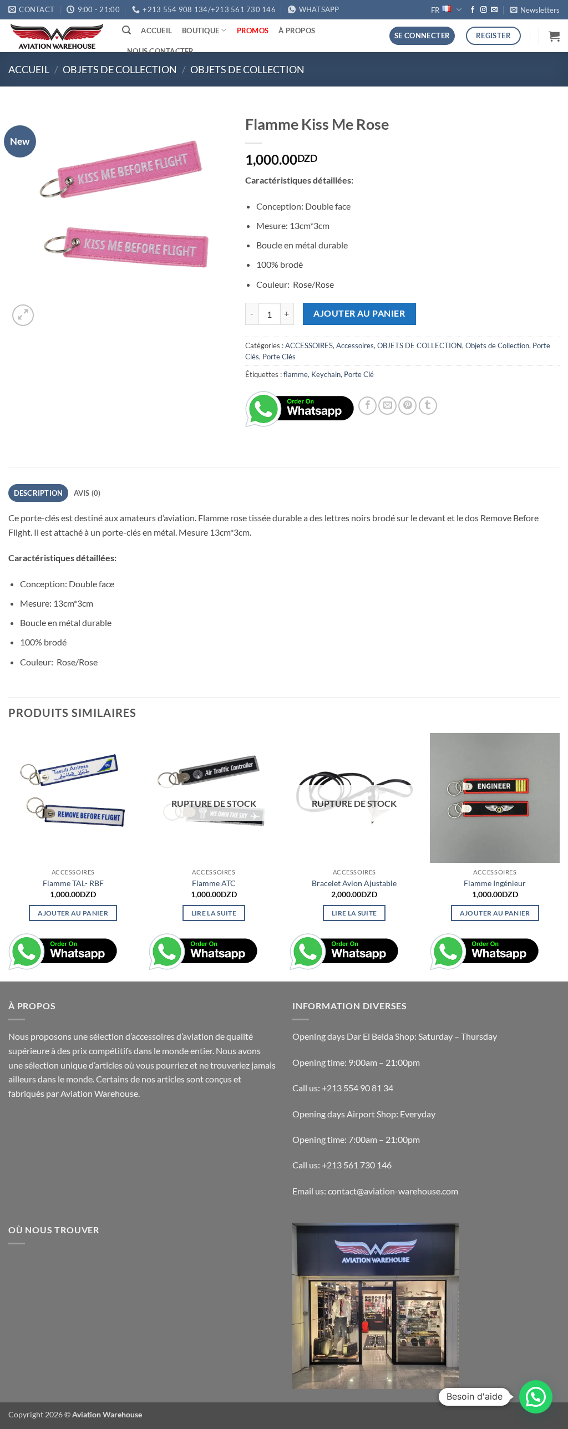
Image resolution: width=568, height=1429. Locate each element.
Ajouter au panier (359, 313)
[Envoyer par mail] (387, 405)
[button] (535, 10)
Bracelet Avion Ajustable (354, 883)
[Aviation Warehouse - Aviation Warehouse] (56, 36)
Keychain (326, 374)
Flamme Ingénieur (495, 883)
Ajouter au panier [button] (73, 913)
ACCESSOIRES (309, 345)
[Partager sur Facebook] (367, 405)
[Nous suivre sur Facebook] (472, 10)
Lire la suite (214, 913)
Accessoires (355, 345)
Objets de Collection (247, 69)
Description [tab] (38, 493)
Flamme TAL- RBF (73, 883)
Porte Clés (279, 356)
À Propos (296, 30)
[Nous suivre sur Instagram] (483, 10)
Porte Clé (359, 374)
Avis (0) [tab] (87, 493)
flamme (295, 374)
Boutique (200, 30)
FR (435, 10)
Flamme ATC (214, 883)
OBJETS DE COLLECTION (120, 69)
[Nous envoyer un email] (494, 10)
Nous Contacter (160, 51)
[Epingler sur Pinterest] (407, 405)
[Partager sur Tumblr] (428, 405)
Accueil (156, 30)
